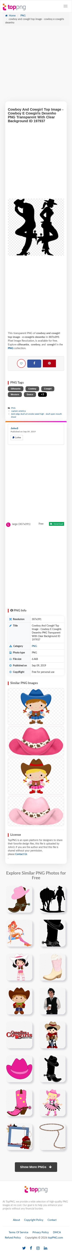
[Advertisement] (36, 65)
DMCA (57, 1232)
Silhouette (16, 389)
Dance (30, 394)
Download (58, 524)
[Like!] (21, 363)
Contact (52, 1220)
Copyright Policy (33, 1220)
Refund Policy (13, 1237)
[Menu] (65, 6)
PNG (23, 16)
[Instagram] (38, 1248)
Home (12, 16)
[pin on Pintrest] (28, 890)
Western (15, 394)
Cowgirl (48, 389)
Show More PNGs (33, 1167)
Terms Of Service (18, 1232)
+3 (42, 394)
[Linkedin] (45, 1248)
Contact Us (21, 854)
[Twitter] (24, 1248)
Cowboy (32, 389)
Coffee (17, 437)
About (16, 1220)
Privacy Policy (41, 1232)
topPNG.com (55, 1237)
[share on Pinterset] (49, 363)
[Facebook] (34, 364)
